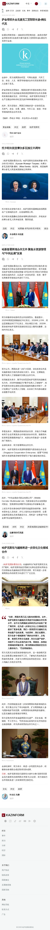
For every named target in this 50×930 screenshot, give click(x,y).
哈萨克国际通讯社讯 (12, 564)
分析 (3, 845)
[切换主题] (38, 4)
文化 (5, 789)
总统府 (18, 11)
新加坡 (6, 527)
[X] (22, 29)
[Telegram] (12, 29)
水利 (14, 527)
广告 (3, 914)
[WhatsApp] (8, 29)
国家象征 (5, 880)
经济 (3, 850)
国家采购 (5, 890)
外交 (16, 127)
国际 (3, 855)
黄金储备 (7, 127)
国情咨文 (35, 11)
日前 (4, 773)
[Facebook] (17, 29)
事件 (28, 11)
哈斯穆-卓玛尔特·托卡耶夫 (29, 228)
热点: (3, 11)
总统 (5, 228)
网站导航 (5, 904)
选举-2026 (10, 11)
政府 (24, 127)
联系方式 (5, 909)
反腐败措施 (6, 885)
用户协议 (5, 870)
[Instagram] (3, 29)
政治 (46, 228)
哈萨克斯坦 (34, 127)
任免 (23, 11)
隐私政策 (5, 875)
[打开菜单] (46, 4)
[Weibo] (20, 821)
